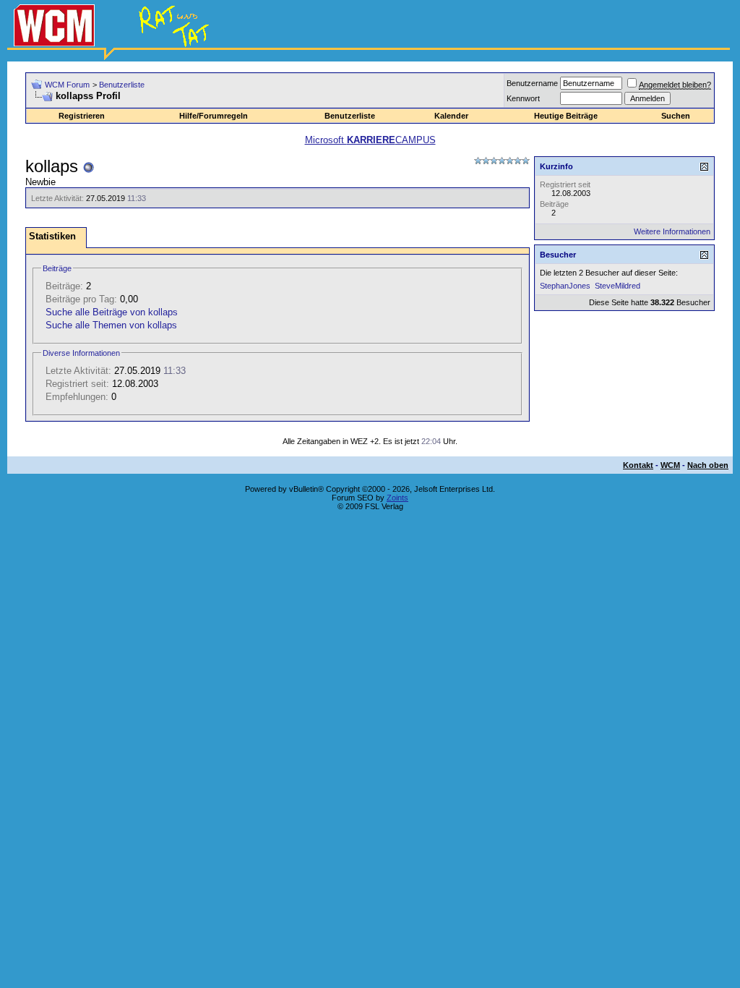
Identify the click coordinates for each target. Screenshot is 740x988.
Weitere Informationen (672, 231)
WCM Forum (67, 84)
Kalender (451, 115)
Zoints (397, 497)
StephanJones (565, 285)
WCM (670, 465)
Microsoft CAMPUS (370, 140)
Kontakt (638, 465)
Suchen (675, 115)
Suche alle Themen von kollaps (111, 325)
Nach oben (707, 465)
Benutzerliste (122, 84)
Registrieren (82, 115)
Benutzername (532, 83)
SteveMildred (617, 285)
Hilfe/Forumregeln (213, 115)
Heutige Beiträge (566, 115)
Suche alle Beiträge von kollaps (112, 312)
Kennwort (523, 98)
